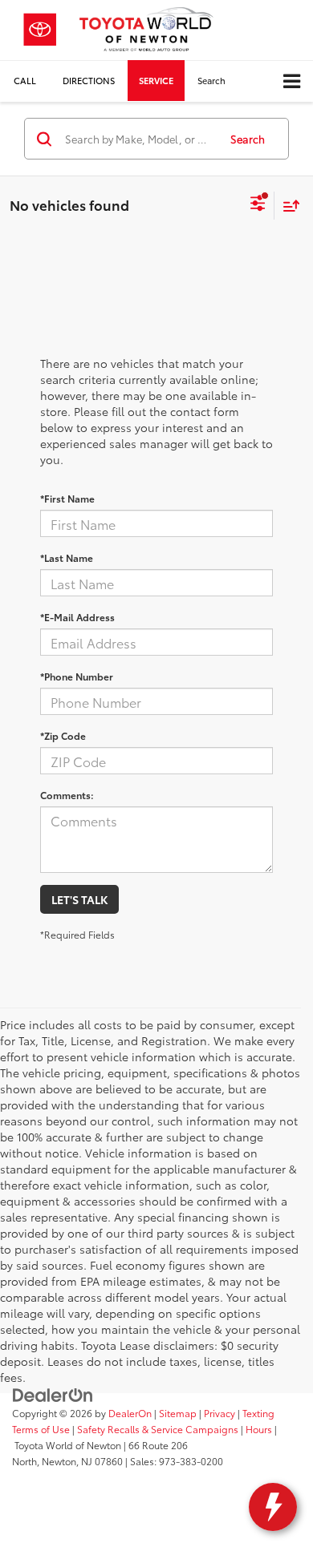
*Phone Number (76, 676)
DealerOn (130, 1413)
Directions (89, 80)
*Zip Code (63, 735)
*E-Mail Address (77, 617)
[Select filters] (258, 205)
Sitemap (178, 1413)
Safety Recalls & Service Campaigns (157, 1429)
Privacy (219, 1413)
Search (247, 138)
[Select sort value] (287, 206)
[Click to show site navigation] (291, 81)
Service (156, 80)
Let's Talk (79, 899)
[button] (25, 80)
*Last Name (66, 557)
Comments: (67, 795)
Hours (259, 1429)
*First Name (67, 498)
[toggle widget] (273, 1507)
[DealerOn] (53, 1394)
